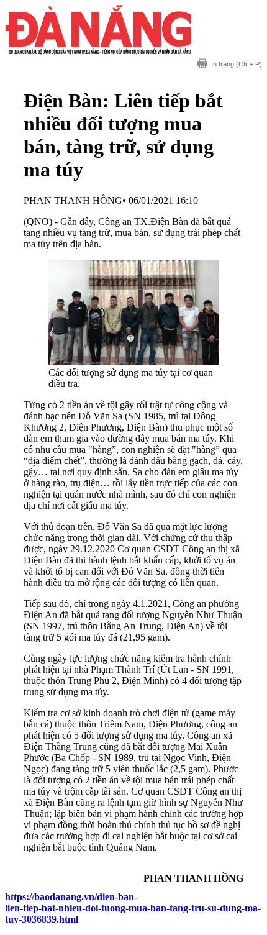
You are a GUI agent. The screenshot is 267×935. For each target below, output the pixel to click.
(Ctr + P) (236, 64)
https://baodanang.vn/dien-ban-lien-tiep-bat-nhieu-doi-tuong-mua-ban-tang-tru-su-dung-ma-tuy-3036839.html (133, 908)
